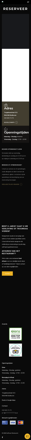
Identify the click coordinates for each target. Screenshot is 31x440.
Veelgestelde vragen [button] (10, 184)
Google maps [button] (9, 122)
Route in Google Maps (8, 400)
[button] (28, 2)
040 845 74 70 (7, 410)
